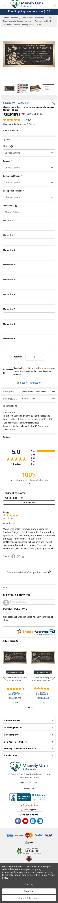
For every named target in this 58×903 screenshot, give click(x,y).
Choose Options (15, 672)
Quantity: (18, 357)
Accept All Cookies (29, 898)
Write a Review (29, 502)
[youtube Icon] (25, 821)
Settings (29, 884)
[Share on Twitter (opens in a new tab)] (18, 556)
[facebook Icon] (18, 821)
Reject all (29, 891)
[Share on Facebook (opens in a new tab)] (13, 557)
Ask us (32, 124)
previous (4, 677)
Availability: (8, 369)
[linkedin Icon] (40, 821)
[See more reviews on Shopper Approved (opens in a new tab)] (23, 557)
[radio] (43, 451)
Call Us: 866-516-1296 (29, 783)
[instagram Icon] (33, 821)
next (53, 677)
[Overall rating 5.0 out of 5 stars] (11, 121)
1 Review (26, 120)
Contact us (29, 788)
